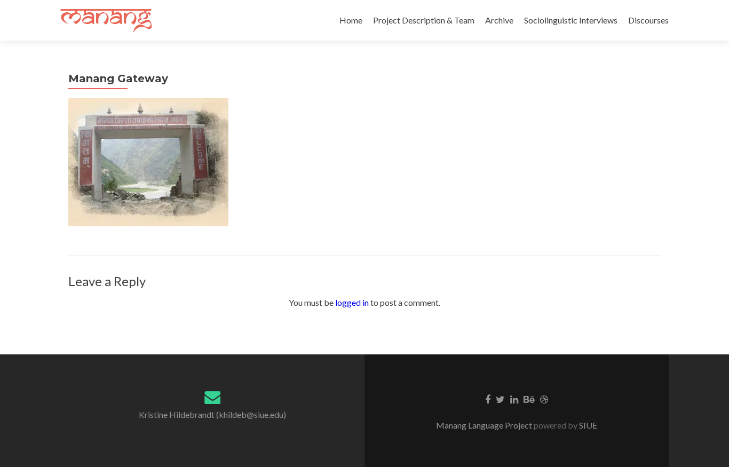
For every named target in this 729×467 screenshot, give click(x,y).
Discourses (648, 20)
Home (350, 20)
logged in (352, 302)
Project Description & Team (423, 20)
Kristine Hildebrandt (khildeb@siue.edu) (212, 414)
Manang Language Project (485, 425)
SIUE (587, 425)
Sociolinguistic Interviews (570, 20)
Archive (499, 20)
